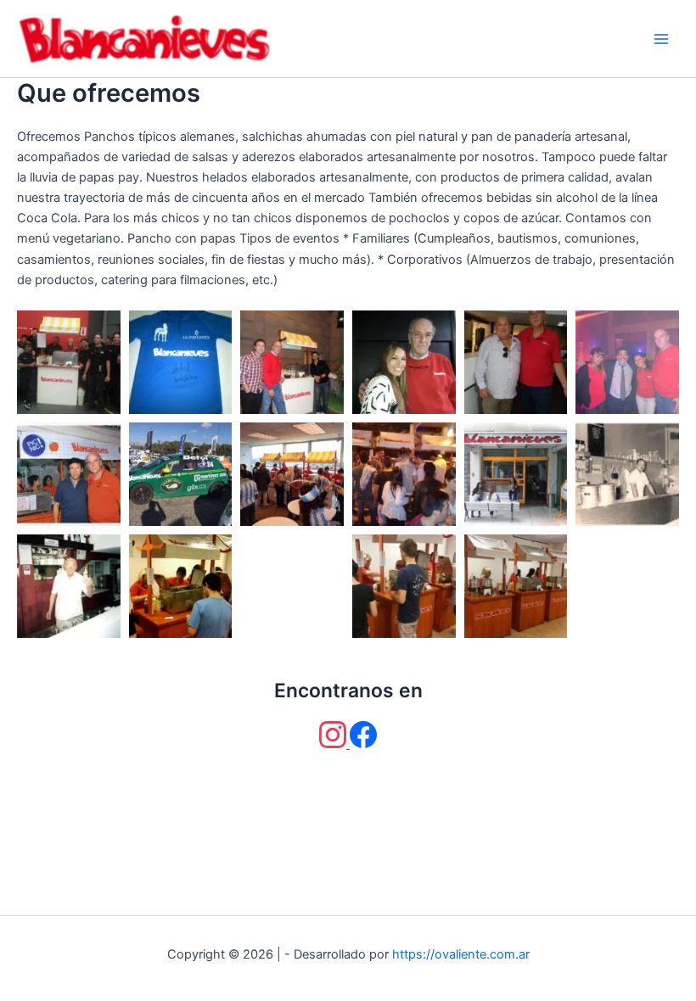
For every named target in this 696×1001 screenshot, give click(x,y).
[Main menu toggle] (661, 39)
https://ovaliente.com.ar (461, 954)
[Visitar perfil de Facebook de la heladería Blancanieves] (363, 744)
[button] (69, 362)
